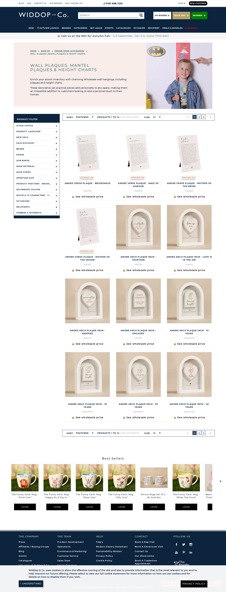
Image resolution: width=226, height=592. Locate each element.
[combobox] (83, 117)
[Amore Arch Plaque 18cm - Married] (88, 300)
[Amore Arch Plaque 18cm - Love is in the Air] (189, 227)
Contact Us (40, 3)
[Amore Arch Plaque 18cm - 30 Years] (138, 374)
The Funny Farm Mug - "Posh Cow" (25, 496)
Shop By (45, 51)
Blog (21, 3)
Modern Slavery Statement (112, 546)
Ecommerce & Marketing (72, 551)
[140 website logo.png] (43, 14)
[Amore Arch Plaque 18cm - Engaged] (138, 300)
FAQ (29, 3)
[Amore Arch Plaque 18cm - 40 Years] (189, 374)
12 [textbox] (154, 117)
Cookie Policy (104, 560)
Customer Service (67, 556)
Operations (63, 546)
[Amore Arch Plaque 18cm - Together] (138, 227)
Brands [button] (66, 28)
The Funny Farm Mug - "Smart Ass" (89, 496)
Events (109, 28)
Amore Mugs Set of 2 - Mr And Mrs (154, 496)
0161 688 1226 (114, 3)
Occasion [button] (139, 28)
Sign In (182, 3)
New (31, 28)
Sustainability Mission (109, 551)
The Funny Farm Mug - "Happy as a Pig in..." (57, 496)
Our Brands (55, 3)
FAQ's (99, 542)
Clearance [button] (191, 28)
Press (22, 542)
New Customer (198, 3)
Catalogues (123, 28)
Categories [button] (80, 28)
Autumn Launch (49, 28)
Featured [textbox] (82, 117)
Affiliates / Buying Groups (34, 546)
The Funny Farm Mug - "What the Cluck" (186, 496)
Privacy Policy (104, 556)
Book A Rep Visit (145, 542)
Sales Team (63, 560)
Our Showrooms (144, 556)
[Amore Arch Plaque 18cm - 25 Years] (88, 374)
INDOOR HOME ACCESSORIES (69, 51)
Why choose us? (74, 3)
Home (33, 51)
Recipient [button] (153, 28)
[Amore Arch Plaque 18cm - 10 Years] (189, 300)
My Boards (161, 15)
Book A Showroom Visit (149, 546)
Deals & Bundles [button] (172, 28)
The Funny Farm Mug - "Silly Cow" (121, 496)
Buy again (96, 28)
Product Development (70, 542)
